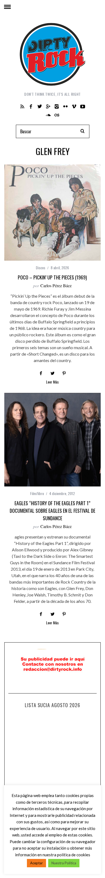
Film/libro (37, 493)
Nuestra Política (63, 863)
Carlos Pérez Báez (56, 285)
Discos (40, 267)
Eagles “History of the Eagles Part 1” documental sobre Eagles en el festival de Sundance (52, 511)
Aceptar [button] (36, 863)
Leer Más (52, 382)
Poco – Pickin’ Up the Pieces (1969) (52, 277)
